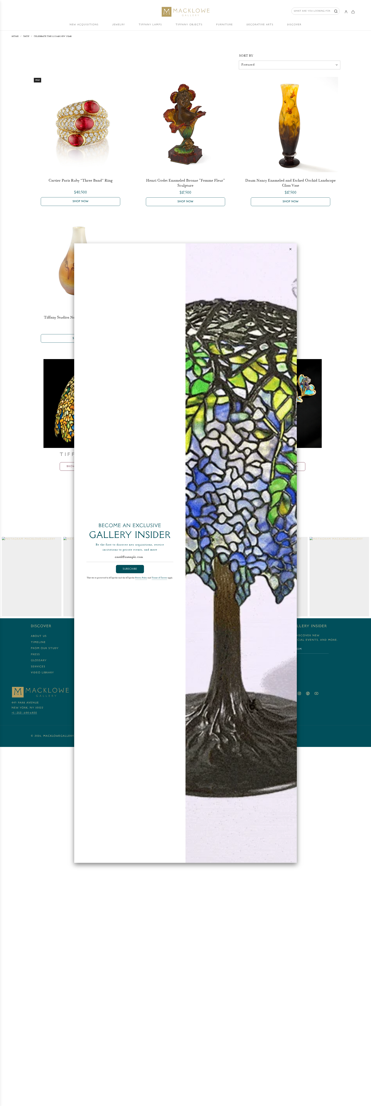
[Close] (290, 249)
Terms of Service (159, 578)
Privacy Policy (141, 578)
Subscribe (130, 569)
